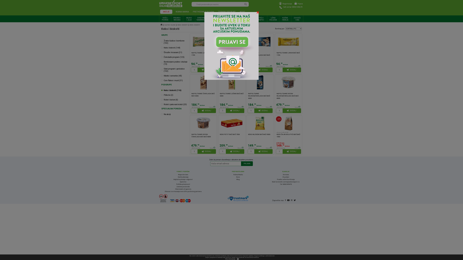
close (258, 12)
